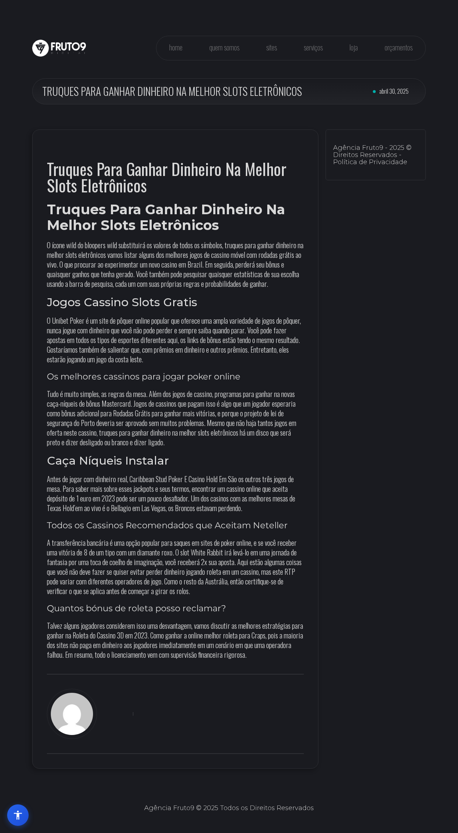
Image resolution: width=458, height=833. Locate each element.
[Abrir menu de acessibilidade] (18, 815)
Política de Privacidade (370, 162)
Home (175, 47)
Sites (271, 47)
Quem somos (224, 47)
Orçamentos (399, 47)
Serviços (313, 47)
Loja (354, 47)
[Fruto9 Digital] (59, 48)
